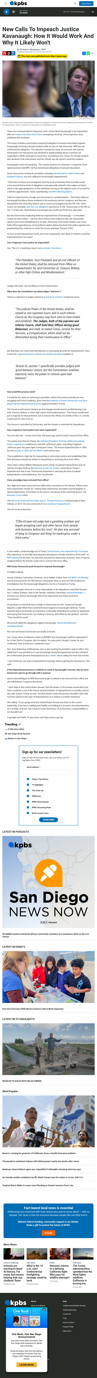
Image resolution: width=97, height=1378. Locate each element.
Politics (52, 1263)
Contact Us (67, 1314)
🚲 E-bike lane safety (14, 729)
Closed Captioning (69, 1310)
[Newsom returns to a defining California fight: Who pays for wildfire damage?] (60, 1254)
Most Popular (10, 1091)
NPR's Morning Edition (61, 191)
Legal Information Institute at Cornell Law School (40, 354)
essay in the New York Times (28, 134)
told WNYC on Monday (78, 577)
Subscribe (48, 819)
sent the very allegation (37, 207)
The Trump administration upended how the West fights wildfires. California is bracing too (82, 1274)
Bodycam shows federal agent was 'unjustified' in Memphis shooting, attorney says (41, 1169)
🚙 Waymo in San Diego (16, 738)
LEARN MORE (27, 1364)
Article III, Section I (55, 297)
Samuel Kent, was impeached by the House (67, 551)
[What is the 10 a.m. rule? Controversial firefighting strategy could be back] (37, 1254)
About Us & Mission (38, 1306)
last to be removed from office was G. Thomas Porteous (37, 500)
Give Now (86, 3)
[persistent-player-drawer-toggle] (93, 12)
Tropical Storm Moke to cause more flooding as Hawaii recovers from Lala (37, 1185)
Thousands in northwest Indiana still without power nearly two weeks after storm (40, 1161)
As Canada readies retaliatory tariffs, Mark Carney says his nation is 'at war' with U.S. (42, 1177)
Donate (48, 1232)
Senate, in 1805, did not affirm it (29, 450)
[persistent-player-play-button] (6, 12)
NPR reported (13, 557)
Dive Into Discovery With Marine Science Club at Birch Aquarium (33, 1009)
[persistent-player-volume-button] (14, 12)
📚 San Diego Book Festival (17, 734)
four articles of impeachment (56, 504)
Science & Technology (11, 1263)
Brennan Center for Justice (47, 468)
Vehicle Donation (37, 1372)
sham (53, 655)
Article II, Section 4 (52, 248)
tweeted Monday (75, 592)
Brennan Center (14, 495)
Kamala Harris (60, 173)
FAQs (65, 1318)
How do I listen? (68, 1322)
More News (10, 1244)
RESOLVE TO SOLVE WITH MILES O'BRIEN (22, 1081)
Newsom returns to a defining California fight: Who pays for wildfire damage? (60, 1271)
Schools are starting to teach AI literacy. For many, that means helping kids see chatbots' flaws (14, 1273)
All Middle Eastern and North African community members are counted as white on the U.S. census (45, 935)
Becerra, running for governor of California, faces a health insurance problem (39, 1153)
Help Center (67, 1331)
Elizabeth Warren (15, 176)
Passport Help (68, 1327)
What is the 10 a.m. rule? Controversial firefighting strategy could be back (36, 1273)
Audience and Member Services (74, 1306)
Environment (31, 1263)
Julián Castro (74, 173)
